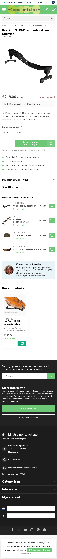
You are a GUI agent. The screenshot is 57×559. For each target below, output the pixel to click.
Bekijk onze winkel (28, 417)
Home (4, 25)
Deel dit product (36, 150)
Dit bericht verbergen (39, 550)
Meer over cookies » (29, 553)
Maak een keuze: (11, 127)
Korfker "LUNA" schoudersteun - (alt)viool (28, 25)
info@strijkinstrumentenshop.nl (22, 467)
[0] (53, 9)
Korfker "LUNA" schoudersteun (12, 322)
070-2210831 (14, 459)
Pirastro (7, 36)
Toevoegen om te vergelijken (14, 150)
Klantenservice (28, 408)
